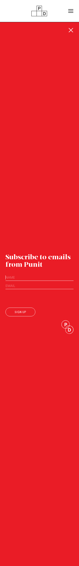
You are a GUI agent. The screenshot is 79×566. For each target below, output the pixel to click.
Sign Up (20, 312)
